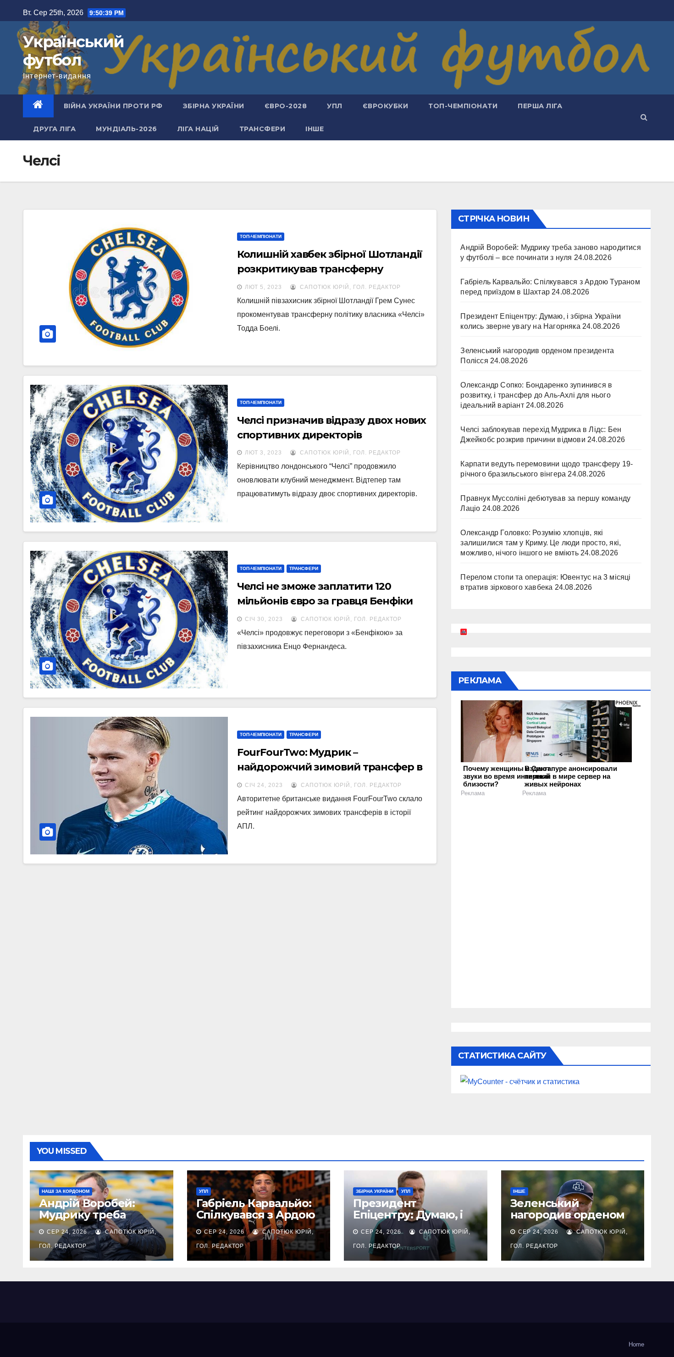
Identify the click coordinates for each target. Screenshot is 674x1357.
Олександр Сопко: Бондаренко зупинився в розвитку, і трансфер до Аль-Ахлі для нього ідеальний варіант (536, 395)
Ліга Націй (198, 129)
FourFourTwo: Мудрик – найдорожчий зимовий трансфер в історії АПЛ (329, 767)
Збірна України (213, 106)
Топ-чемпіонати (462, 106)
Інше (314, 129)
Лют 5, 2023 (263, 287)
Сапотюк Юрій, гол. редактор (349, 287)
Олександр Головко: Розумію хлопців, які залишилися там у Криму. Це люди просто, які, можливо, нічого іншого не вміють (540, 543)
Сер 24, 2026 (67, 1232)
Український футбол (73, 51)
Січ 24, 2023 (264, 785)
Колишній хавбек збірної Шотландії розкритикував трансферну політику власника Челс (330, 269)
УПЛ (335, 106)
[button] (644, 117)
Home (636, 1344)
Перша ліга (540, 106)
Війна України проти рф (113, 106)
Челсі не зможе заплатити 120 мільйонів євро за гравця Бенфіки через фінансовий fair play (325, 601)
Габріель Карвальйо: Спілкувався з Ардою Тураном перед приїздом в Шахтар (255, 1220)
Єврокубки (386, 106)
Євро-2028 (286, 106)
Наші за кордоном (65, 1191)
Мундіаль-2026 (126, 129)
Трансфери (262, 129)
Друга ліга (54, 129)
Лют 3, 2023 (263, 452)
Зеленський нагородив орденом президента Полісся (567, 1214)
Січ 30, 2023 (264, 619)
